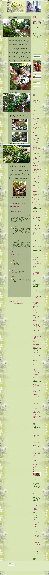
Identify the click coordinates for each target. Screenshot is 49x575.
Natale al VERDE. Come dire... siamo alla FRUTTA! (37, 372)
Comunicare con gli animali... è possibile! (35, 463)
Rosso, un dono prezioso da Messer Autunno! (37, 170)
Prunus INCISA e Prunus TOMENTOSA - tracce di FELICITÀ (37, 142)
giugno (36, 550)
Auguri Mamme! (35, 302)
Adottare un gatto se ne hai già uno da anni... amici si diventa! (37, 453)
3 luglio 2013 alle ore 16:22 (18, 211)
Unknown (14, 227)
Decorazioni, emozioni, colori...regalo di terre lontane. (36, 385)
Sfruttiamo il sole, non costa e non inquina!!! (36, 223)
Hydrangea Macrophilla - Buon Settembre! (37, 297)
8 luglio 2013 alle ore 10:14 (17, 270)
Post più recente (11, 299)
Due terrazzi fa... (35, 181)
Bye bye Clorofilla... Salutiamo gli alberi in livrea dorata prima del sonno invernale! (36, 167)
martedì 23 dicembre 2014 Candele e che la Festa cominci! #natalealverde (36, 325)
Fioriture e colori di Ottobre (35, 175)
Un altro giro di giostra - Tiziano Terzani (36, 257)
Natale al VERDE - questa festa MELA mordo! (36, 367)
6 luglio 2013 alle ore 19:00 (21, 262)
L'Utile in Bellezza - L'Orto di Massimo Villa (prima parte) (36, 101)
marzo (36, 555)
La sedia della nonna (36, 354)
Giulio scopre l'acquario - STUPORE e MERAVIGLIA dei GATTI (36, 446)
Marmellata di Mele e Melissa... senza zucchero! (36, 186)
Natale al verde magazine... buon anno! (36, 356)
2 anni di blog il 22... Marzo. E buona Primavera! (36, 309)
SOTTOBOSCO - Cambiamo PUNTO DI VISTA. (36, 136)
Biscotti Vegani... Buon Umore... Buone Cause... (36, 395)
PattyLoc (12, 254)
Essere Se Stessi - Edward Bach (37, 267)
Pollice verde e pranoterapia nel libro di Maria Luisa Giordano (37, 264)
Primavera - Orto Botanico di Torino (35, 111)
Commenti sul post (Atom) (15, 301)
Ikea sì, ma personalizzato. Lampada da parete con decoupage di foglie (36, 319)
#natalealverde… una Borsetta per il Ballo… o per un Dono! (37, 294)
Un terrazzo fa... (35, 191)
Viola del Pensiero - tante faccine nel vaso (36, 214)
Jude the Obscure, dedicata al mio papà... (36, 197)
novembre (36, 522)
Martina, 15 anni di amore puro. (36, 456)
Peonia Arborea (35, 211)
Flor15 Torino (35, 106)
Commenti (10, 565)
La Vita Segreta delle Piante (36, 249)
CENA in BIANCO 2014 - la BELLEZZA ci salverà (37, 337)
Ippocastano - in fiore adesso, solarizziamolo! (36, 210)
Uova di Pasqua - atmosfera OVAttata (36, 347)
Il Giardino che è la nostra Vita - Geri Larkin (37, 276)
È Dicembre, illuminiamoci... (37, 375)
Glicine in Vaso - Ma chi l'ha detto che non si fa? (36, 220)
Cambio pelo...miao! (35, 469)
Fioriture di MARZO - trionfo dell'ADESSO (36, 146)
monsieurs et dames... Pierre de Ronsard (36, 205)
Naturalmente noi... (35, 398)
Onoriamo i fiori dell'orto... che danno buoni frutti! (36, 183)
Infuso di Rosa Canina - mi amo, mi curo (36, 117)
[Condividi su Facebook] (11, 204)
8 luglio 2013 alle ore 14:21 (21, 278)
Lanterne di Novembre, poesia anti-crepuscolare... (36, 388)
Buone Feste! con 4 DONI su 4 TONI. (37, 260)
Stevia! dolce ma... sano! (36, 178)
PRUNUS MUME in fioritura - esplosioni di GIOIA (36, 148)
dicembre (36, 521)
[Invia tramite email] (9, 204)
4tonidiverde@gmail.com (35, 51)
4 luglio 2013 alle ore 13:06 (21, 227)
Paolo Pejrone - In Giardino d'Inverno (35, 255)
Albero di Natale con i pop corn (36, 364)
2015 (35, 515)
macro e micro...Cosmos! (36, 187)
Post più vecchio (28, 299)
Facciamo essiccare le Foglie (37, 177)
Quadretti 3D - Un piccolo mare (37, 335)
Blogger (29, 569)
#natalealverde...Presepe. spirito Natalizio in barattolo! (36, 290)
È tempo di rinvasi (35, 227)
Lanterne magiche (35, 403)
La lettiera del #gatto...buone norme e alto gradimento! (37, 450)
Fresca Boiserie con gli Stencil (36, 400)
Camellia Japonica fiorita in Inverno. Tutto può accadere (37, 113)
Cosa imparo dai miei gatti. (36, 430)
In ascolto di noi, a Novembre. (35, 380)
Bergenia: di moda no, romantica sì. (36, 152)
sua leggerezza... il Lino (36, 193)
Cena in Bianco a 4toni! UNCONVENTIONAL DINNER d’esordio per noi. (36, 341)
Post (10, 563)
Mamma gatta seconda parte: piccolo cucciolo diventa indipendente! (36, 436)
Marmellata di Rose (36, 199)
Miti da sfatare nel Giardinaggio (35, 207)
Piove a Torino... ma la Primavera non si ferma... (36, 225)
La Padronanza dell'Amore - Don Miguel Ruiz (37, 243)
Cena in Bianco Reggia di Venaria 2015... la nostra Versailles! (36, 300)
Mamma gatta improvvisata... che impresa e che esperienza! (37, 439)
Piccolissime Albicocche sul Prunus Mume (37, 190)
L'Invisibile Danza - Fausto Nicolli (36, 241)
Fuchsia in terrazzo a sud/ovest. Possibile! (36, 121)
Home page (10, 13)
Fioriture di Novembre (36, 161)
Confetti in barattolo (36, 408)
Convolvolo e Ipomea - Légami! (36, 108)
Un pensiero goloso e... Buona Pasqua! (36, 414)
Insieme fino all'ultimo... (36, 261)
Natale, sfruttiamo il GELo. (36, 378)
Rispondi (12, 223)
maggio (36, 552)
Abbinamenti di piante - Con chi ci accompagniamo (36, 104)
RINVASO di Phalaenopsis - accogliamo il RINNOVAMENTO (37, 127)
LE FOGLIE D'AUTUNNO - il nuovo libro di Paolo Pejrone (37, 246)
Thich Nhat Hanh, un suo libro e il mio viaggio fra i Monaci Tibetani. (37, 252)
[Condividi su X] (10, 204)
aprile (36, 553)
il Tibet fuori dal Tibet (36, 160)
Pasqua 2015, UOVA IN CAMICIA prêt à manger (36, 307)
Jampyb (12, 270)
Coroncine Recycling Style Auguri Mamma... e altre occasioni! (36, 406)
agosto (36, 528)
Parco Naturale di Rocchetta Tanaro (35, 158)
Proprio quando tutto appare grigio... (36, 195)
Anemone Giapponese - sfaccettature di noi (36, 119)
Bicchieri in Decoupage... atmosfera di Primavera (36, 412)
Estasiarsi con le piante (15, 206)
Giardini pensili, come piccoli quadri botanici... (36, 383)
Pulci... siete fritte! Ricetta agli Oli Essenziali (36, 465)
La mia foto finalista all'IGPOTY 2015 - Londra (36, 313)
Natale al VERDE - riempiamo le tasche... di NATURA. (36, 361)
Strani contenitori (35, 402)
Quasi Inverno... (35, 332)
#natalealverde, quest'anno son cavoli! (36, 331)
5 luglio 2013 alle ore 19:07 (18, 254)
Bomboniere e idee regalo (36, 410)
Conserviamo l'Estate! (36, 396)
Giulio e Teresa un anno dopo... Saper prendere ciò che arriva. (36, 433)
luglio (36, 530)
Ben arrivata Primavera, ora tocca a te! (36, 229)
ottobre (36, 524)
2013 (35, 519)
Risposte (13, 225)
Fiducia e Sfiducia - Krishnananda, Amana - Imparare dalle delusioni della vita (36, 273)
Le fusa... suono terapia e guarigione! (36, 459)
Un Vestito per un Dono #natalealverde (36, 328)
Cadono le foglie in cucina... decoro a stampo (36, 391)
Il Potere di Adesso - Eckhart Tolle (36, 270)
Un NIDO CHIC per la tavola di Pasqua (36, 345)
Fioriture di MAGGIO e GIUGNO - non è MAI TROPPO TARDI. (36, 124)
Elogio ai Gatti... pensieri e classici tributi (36, 443)
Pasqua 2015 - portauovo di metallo (36, 304)
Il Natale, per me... (35, 374)
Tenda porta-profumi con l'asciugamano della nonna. (36, 358)
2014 (35, 517)
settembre (36, 526)
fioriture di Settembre (36, 179)
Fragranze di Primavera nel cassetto (37, 417)
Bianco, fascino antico (36, 392)
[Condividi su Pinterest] (12, 204)
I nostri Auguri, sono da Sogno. (36, 323)
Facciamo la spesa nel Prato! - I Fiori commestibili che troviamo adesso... (36, 217)
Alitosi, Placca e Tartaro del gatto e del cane (36, 467)
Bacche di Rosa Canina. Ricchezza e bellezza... (36, 172)
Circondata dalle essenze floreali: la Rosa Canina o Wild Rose (36, 202)
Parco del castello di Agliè (36, 156)
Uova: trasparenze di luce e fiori (36, 419)
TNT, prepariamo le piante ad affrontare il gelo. (36, 163)
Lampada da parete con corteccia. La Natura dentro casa (36, 316)
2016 (35, 514)
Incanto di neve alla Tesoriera (36, 154)
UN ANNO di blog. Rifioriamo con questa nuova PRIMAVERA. (36, 350)
